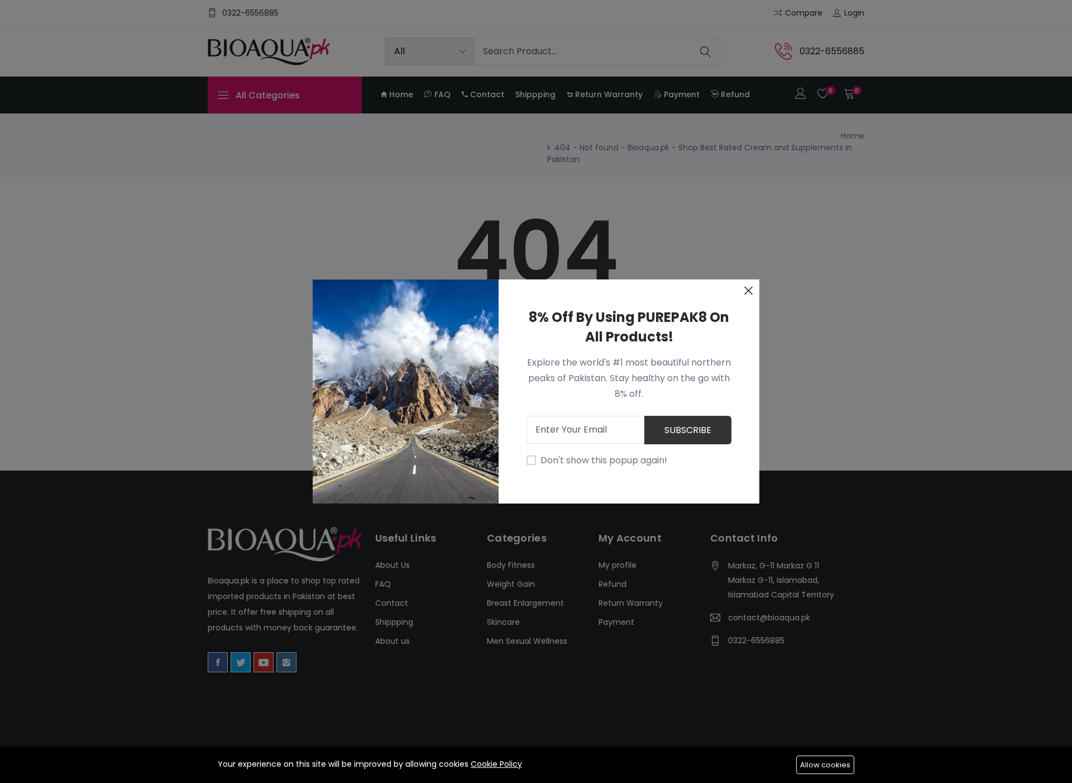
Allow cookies (825, 765)
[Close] (748, 290)
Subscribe (687, 430)
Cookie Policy (496, 764)
